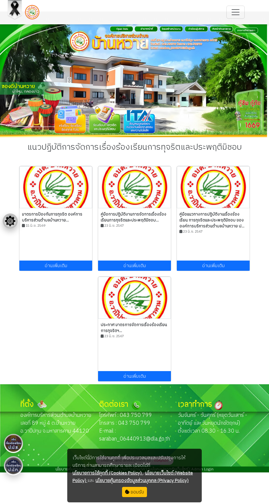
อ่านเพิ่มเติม (56, 265)
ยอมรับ (137, 492)
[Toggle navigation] (235, 12)
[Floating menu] (10, 221)
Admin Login (202, 469)
